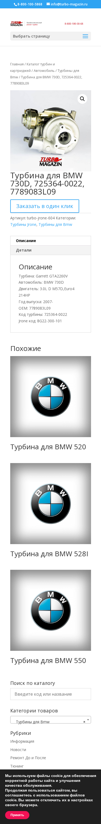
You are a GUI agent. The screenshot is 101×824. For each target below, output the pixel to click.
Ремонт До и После (28, 757)
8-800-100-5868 (30, 4)
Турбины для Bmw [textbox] (49, 721)
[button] (82, 99)
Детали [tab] (24, 250)
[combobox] (50, 719)
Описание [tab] (26, 240)
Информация (22, 741)
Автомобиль (44, 70)
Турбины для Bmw (55, 224)
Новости (18, 749)
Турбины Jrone (23, 224)
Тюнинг (17, 766)
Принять (17, 815)
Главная (17, 64)
